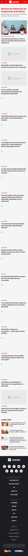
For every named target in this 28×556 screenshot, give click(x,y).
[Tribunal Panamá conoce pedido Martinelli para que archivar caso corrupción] (14, 349)
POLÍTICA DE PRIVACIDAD (14, 533)
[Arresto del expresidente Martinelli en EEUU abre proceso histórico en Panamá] (14, 162)
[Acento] (14, 459)
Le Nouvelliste (14, 480)
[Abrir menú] (2, 2)
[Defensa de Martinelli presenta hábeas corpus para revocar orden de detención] (14, 244)
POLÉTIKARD (14, 495)
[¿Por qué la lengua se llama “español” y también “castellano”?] (14, 432)
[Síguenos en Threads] (23, 466)
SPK (14, 513)
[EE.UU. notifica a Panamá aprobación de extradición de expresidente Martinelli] (14, 83)
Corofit (14, 521)
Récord (14, 506)
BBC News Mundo (14, 484)
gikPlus (14, 510)
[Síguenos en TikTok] (6, 471)
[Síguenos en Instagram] (14, 466)
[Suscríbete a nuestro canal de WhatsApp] (11, 471)
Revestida (14, 517)
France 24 (14, 491)
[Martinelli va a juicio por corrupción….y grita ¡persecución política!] (14, 323)
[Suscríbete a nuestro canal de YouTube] (18, 466)
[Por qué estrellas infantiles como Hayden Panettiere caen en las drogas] (14, 425)
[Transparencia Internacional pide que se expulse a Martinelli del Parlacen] (14, 217)
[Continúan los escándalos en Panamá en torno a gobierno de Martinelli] (14, 376)
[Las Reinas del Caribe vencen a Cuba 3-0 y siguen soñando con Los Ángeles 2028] (14, 448)
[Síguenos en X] (9, 466)
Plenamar (14, 503)
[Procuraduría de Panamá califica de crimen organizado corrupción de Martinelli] (14, 296)
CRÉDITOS (14, 540)
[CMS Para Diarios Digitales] (19, 551)
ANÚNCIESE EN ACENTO (14, 536)
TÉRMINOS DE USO (14, 530)
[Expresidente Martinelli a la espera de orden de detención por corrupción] (14, 270)
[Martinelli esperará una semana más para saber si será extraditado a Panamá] (14, 110)
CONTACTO (14, 526)
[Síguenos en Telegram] (16, 471)
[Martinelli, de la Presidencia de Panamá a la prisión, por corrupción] (14, 58)
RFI (14, 487)
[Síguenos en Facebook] (4, 466)
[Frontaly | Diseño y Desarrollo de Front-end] (7, 551)
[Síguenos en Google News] (21, 471)
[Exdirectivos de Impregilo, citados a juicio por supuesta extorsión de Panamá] (14, 402)
